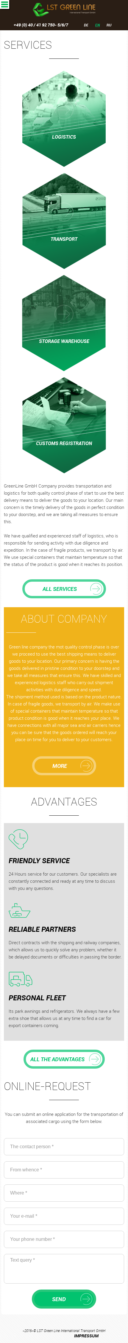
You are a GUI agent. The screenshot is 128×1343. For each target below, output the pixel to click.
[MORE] (64, 759)
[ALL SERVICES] (64, 582)
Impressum (86, 1336)
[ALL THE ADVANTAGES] (64, 1052)
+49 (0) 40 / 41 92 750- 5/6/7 (41, 25)
